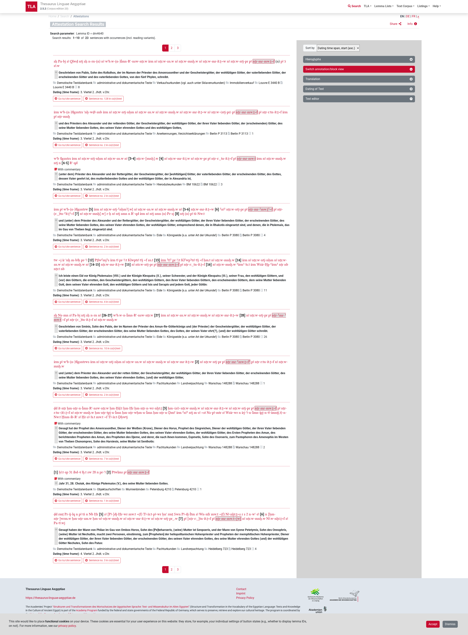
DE (408, 16)
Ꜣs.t (247, 264)
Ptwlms (117, 472)
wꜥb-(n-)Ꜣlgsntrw (75, 209)
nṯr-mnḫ (63, 116)
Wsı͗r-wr (232, 412)
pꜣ (250, 61)
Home (52, 16)
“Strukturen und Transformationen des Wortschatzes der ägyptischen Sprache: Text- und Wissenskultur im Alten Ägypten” (120, 606)
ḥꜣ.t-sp (63, 472)
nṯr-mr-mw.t (246, 158)
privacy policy (67, 626)
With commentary (69, 169)
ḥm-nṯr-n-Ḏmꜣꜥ (164, 412)
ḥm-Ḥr (128, 408)
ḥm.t (207, 260)
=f (145, 260)
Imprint (240, 593)
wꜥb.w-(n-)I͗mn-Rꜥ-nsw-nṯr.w (126, 61)
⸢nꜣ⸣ (222, 209)
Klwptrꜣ (133, 260)
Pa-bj (62, 61)
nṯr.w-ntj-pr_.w (166, 518)
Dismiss (450, 624)
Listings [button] (422, 6)
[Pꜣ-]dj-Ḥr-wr (117, 514)
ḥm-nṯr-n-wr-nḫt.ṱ (148, 408)
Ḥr (96, 514)
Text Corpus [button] (404, 6)
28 (94, 472)
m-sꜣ (197, 412)
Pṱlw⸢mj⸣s (102, 260)
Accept (433, 624)
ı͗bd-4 (77, 472)
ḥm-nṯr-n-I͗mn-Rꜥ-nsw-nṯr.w (88, 408)
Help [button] (436, 6)
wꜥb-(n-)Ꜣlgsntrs (71, 112)
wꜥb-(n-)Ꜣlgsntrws (76, 362)
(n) (164, 214)
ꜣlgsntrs (65, 158)
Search (64, 16)
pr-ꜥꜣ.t (123, 260)
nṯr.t (57, 269)
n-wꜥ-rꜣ (254, 514)
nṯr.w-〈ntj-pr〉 (221, 112)
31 (70, 472)
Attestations (81, 16)
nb (286, 264)
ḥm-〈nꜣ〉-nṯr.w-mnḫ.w (184, 408)
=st (203, 412)
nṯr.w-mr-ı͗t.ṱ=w (214, 61)
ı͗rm (150, 61)
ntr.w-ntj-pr (144, 264)
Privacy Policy (245, 598)
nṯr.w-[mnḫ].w (147, 158)
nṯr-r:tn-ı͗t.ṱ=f (272, 112)
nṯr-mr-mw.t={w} (228, 518)
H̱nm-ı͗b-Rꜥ (70, 417)
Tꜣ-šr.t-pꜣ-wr (152, 514)
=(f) (139, 514)
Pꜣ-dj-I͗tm (188, 514)
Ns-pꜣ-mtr (214, 412)
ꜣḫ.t (84, 472)
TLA (31, 6)
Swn (177, 514)
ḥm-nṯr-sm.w (82, 518)
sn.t (150, 260)
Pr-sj (170, 214)
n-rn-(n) (94, 61)
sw (89, 472)
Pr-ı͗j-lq (70, 514)
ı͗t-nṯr (62, 408)
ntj (81, 61)
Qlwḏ (74, 61)
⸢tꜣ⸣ (169, 260)
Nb (91, 514)
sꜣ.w (57, 66)
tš (83, 514)
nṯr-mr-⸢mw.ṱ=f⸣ (238, 362)
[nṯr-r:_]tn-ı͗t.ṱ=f (199, 518)
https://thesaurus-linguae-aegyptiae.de (50, 598)
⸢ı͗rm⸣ (240, 264)
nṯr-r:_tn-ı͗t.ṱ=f (221, 158)
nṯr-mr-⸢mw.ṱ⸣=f (260, 209)
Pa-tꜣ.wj (59, 523)
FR (413, 16)
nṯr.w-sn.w (166, 61)
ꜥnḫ (67, 260)
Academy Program (86, 610)
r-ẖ (109, 214)
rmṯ (61, 514)
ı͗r (63, 260)
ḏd (55, 408)
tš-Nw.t (199, 214)
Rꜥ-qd (74, 163)
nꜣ (102, 61)
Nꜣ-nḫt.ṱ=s (233, 514)
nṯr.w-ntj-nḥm (123, 112)
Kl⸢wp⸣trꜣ (188, 260)
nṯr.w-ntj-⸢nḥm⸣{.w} (118, 209)
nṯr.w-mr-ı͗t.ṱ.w (179, 158)
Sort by (310, 48)
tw (56, 260)
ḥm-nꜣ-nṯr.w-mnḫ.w (107, 518)
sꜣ (68, 61)
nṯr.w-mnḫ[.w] (95, 214)
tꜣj (141, 260)
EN (402, 16)
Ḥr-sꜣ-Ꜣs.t (88, 417)
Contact (241, 589)
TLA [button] (366, 6)
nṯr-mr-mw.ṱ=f (263, 61)
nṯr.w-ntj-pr (239, 61)
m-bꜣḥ (75, 260)
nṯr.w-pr (201, 158)
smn (124, 214)
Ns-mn (63, 315)
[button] (395, 23)
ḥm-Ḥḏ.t (116, 408)
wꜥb (56, 158)
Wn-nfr (204, 514)
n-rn (93, 315)
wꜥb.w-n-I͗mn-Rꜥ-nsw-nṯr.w (133, 315)
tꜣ (117, 260)
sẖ (55, 61)
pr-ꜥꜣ (84, 260)
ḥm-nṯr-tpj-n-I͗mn (108, 412)
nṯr (281, 264)
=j (59, 260)
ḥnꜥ (164, 514)
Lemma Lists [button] (382, 6)
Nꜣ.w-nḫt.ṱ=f (275, 518)
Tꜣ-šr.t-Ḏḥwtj (118, 417)
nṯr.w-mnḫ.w (188, 61)
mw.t (99, 417)
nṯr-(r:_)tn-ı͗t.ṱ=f (81, 320)
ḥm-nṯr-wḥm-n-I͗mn (137, 412)
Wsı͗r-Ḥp (263, 264)
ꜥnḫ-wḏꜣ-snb (93, 112)
